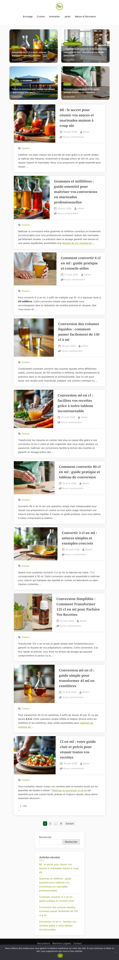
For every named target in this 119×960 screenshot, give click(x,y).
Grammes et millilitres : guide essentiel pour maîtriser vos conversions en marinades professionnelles (75, 192)
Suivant (70, 823)
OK (60, 955)
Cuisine (41, 16)
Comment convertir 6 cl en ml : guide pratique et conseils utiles (81, 263)
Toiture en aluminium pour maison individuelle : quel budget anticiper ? (33, 91)
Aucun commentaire (73, 137)
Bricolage (28, 16)
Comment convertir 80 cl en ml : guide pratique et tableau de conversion (81, 91)
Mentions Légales (61, 943)
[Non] (115, 952)
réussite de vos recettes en (77, 243)
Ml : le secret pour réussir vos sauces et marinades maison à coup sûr (59, 868)
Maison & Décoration (85, 16)
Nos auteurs (43, 943)
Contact (77, 943)
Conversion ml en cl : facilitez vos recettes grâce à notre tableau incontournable (57, 925)
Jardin (67, 16)
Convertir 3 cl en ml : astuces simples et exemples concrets (79, 538)
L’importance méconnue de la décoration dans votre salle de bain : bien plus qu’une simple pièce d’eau (85, 52)
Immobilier (54, 16)
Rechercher (45, 837)
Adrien (86, 131)
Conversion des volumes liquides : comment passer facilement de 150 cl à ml (58, 911)
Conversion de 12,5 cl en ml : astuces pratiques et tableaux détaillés (29, 54)
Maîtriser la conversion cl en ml (69, 790)
